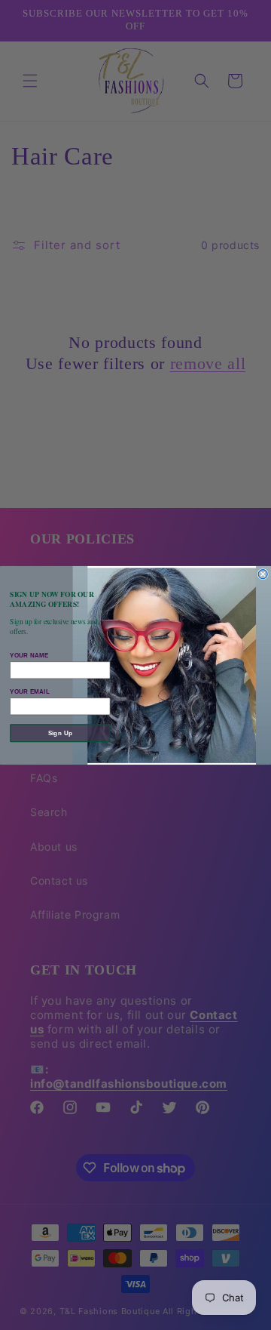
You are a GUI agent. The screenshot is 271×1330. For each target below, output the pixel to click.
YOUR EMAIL (30, 691)
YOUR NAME (29, 655)
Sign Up (60, 733)
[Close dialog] (262, 573)
